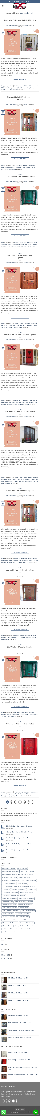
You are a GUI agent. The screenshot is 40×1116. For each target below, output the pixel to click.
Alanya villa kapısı (13, 560)
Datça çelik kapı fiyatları (26, 892)
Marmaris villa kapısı (7, 901)
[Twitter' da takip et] (9, 1101)
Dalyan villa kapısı (22, 883)
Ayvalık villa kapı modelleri (22, 794)
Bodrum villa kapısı (22, 868)
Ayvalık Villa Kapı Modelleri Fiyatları (20, 724)
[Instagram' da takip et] (6, 1101)
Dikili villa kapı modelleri (11, 88)
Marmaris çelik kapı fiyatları (9, 904)
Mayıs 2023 (5, 955)
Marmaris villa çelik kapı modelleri (24, 901)
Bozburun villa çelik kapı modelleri (11, 880)
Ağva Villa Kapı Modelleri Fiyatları (20, 570)
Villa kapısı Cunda (15, 246)
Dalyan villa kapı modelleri (9, 883)
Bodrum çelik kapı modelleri (9, 874)
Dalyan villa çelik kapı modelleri (10, 886)
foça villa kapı (34, 479)
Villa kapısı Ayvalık (20, 796)
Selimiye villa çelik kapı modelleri (10, 910)
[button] (2, 6)
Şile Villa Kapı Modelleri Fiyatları (20, 647)
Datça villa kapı (6, 889)
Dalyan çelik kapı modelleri (27, 886)
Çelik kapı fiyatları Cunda (30, 242)
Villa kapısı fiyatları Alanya (24, 562)
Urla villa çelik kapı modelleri (22, 913)
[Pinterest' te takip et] (16, 1101)
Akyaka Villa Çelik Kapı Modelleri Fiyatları (20, 98)
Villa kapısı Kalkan (17, 327)
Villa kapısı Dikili (14, 89)
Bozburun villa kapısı (24, 877)
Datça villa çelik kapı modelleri (10, 892)
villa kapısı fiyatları (19, 926)
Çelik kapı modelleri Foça (8, 479)
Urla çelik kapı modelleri (8, 916)
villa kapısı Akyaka (11, 169)
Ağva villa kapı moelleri (20, 635)
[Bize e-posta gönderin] (13, 1101)
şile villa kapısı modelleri (21, 714)
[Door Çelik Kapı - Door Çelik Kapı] (20, 6)
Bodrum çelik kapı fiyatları (27, 871)
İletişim (26, 1112)
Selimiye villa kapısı (23, 907)
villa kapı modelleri (7, 920)
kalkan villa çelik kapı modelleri (24, 325)
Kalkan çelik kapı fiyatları (30, 323)
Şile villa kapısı (11, 714)
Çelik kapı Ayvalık (9, 796)
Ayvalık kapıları (33, 792)
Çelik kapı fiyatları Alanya (25, 560)
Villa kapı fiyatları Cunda (24, 244)
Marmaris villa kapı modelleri (26, 898)
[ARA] (35, 1112)
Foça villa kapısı (17, 481)
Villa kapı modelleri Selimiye (26, 922)
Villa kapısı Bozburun (7, 926)
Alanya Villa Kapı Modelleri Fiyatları (20, 490)
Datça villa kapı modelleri (18, 889)
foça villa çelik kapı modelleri (22, 479)
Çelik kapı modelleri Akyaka (17, 167)
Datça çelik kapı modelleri (9, 895)
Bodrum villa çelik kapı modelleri (10, 871)
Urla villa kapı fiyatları (7, 913)
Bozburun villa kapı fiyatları (25, 874)
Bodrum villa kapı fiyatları (8, 868)
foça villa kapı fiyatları (7, 481)
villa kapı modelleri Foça (28, 481)
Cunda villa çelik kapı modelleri (9, 244)
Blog (20, 18)
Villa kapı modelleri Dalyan (20, 920)
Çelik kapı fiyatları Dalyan (26, 929)
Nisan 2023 (5, 958)
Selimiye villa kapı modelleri (9, 907)
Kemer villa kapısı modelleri (26, 402)
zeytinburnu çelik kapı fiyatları (10, 929)
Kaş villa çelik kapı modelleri (9, 898)
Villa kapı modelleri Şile (10, 716)
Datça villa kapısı (31, 889)
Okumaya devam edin (20, 79)
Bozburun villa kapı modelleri (9, 877)
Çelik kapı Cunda (18, 242)
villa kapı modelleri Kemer (22, 404)
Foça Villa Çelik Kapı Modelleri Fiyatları (20, 412)
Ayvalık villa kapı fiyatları (8, 794)
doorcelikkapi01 (27, 13)
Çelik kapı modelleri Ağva (27, 637)
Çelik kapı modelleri (32, 477)
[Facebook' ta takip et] (3, 1101)
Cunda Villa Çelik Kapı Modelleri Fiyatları (20, 176)
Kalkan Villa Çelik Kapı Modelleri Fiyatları (20, 256)
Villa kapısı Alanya (11, 562)
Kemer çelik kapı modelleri (21, 400)
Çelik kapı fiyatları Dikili (20, 86)
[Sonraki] (32, 802)
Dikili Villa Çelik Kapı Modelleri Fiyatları (20, 20)
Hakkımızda (15, 1112)
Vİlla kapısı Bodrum (31, 926)
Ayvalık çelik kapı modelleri (21, 792)
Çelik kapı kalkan (18, 323)
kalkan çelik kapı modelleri (8, 325)
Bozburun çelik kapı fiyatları (28, 880)
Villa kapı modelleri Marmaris (9, 922)
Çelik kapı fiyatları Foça (20, 477)
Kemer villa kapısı (14, 402)
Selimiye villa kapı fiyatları (25, 904)
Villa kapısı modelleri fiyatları (28, 246)
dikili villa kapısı (22, 88)
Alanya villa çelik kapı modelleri (22, 558)
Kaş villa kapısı (21, 895)
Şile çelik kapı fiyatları (20, 712)
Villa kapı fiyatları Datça (22, 916)
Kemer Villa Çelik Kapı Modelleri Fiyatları (20, 335)
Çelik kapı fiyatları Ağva (13, 637)
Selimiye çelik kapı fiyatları (28, 910)
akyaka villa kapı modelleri (21, 165)
